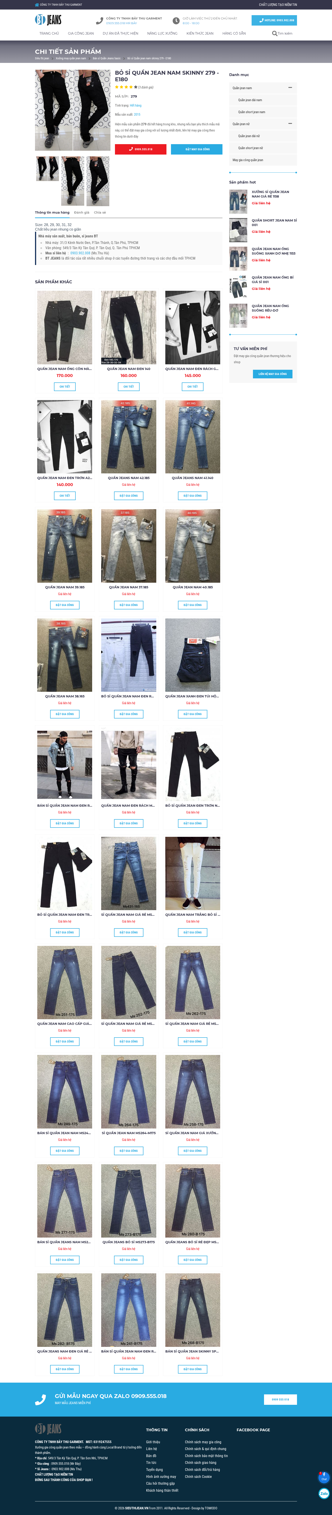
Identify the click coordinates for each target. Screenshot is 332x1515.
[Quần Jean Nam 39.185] (64, 545)
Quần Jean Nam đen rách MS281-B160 (134, 806)
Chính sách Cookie (198, 1476)
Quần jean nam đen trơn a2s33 (66, 478)
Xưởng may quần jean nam (71, 58)
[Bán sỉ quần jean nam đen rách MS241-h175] (128, 1310)
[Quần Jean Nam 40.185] (192, 545)
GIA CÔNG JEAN (81, 33)
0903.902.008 (80, 253)
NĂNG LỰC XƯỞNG (162, 33)
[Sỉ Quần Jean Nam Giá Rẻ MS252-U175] (128, 982)
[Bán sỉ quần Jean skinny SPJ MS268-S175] (192, 1310)
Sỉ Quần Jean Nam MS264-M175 (129, 1133)
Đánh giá (81, 212)
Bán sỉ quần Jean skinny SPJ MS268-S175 (201, 1351)
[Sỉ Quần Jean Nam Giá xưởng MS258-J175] (192, 1091)
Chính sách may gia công (203, 1442)
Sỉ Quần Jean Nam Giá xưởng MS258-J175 (201, 1133)
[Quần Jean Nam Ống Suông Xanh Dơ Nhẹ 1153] (238, 259)
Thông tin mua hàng (52, 212)
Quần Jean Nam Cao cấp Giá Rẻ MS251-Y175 (75, 1024)
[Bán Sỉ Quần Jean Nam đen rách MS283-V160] (64, 764)
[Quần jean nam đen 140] (128, 327)
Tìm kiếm (285, 33)
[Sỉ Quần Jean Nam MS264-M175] (128, 1091)
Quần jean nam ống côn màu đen (68, 369)
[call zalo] (324, 1493)
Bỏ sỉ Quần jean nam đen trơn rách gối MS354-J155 (84, 915)
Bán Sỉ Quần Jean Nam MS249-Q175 (68, 1133)
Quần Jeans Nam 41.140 (192, 478)
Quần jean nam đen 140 (128, 369)
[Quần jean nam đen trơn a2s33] (64, 436)
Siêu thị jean (42, 58)
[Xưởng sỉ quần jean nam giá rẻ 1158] (238, 202)
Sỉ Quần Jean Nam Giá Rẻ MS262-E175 (197, 1024)
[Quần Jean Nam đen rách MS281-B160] (128, 764)
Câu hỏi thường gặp (160, 1483)
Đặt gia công (129, 495)
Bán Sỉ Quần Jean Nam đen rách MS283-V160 (77, 806)
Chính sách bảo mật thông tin (206, 1456)
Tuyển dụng (154, 1469)
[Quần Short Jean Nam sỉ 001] (238, 230)
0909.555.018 (142, 149)
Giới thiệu (153, 1442)
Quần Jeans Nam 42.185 (129, 478)
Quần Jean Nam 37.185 (128, 587)
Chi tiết (65, 386)
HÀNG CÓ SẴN (234, 33)
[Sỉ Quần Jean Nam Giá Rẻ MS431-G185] (128, 873)
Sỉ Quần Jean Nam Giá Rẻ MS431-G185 (133, 915)
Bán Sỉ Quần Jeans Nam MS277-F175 (68, 1242)
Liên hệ (151, 1449)
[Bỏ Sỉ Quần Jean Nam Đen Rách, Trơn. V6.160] (128, 655)
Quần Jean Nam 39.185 (64, 587)
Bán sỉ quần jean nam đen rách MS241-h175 (140, 1351)
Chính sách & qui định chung (205, 1449)
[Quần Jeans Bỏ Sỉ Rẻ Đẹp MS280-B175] (192, 1201)
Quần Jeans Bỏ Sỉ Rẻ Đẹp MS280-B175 (198, 1242)
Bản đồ (151, 1456)
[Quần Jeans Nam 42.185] (128, 436)
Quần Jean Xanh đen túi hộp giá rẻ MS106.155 (206, 696)
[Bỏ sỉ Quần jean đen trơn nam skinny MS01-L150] (192, 764)
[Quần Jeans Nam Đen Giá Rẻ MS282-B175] (64, 1310)
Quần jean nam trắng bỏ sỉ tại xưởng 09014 (206, 915)
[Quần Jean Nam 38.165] (64, 655)
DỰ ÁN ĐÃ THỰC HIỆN (120, 33)
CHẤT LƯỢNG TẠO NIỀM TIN (278, 5)
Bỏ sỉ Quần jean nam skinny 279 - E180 (149, 58)
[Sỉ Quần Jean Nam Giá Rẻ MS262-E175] (192, 982)
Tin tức (151, 1462)
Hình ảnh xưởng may (161, 1476)
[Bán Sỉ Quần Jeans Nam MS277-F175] (64, 1201)
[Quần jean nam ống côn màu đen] (64, 327)
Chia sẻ (100, 212)
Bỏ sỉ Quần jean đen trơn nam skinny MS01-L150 (209, 806)
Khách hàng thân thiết (162, 1490)
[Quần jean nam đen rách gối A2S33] (192, 327)
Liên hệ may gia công (273, 374)
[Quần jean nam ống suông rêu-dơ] (238, 316)
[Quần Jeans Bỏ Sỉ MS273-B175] (128, 1201)
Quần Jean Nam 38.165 (64, 696)
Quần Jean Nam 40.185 (193, 587)
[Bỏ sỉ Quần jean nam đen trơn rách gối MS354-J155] (64, 873)
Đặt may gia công (197, 149)
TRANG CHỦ (49, 33)
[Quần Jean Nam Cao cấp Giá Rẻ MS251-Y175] (64, 982)
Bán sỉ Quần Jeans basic (107, 58)
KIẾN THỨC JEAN (200, 33)
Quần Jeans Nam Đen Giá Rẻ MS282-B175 (72, 1351)
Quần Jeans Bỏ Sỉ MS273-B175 (129, 1242)
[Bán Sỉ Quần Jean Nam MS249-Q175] (64, 1091)
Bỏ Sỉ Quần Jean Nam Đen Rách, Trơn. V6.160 (141, 696)
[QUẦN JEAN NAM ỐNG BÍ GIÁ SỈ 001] (238, 287)
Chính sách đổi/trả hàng (202, 1469)
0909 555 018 (280, 1399)
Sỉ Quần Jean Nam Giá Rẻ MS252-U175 (133, 1024)
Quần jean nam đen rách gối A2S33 (198, 369)
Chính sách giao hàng (200, 1462)
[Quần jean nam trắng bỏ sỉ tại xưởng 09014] (192, 873)
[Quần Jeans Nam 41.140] (192, 436)
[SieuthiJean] (53, 20)
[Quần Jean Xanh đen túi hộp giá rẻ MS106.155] (192, 655)
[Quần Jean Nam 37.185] (128, 545)
